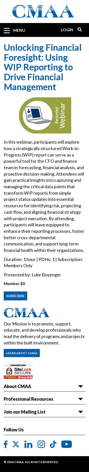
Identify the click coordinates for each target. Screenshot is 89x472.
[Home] (44, 11)
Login (67, 29)
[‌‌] (6, 444)
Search (78, 29)
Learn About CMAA (21, 353)
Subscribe (15, 296)
